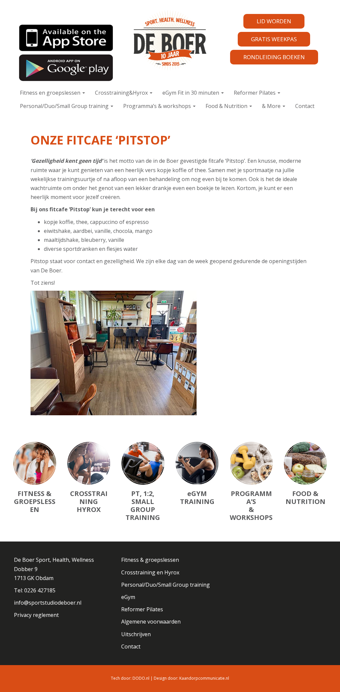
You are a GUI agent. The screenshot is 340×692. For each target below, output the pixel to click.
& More (272, 106)
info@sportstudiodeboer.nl (47, 602)
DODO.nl (140, 678)
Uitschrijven (136, 634)
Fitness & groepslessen (150, 559)
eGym (128, 597)
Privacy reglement (36, 615)
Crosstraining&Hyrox (122, 92)
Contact (304, 106)
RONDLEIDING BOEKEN (274, 57)
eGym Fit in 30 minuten (191, 92)
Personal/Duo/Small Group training (65, 106)
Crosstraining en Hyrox (150, 572)
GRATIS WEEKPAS (274, 39)
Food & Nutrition (227, 106)
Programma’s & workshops (157, 106)
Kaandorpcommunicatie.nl (204, 678)
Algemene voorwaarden (151, 621)
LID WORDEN (274, 21)
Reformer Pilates (255, 92)
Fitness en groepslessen (51, 92)
